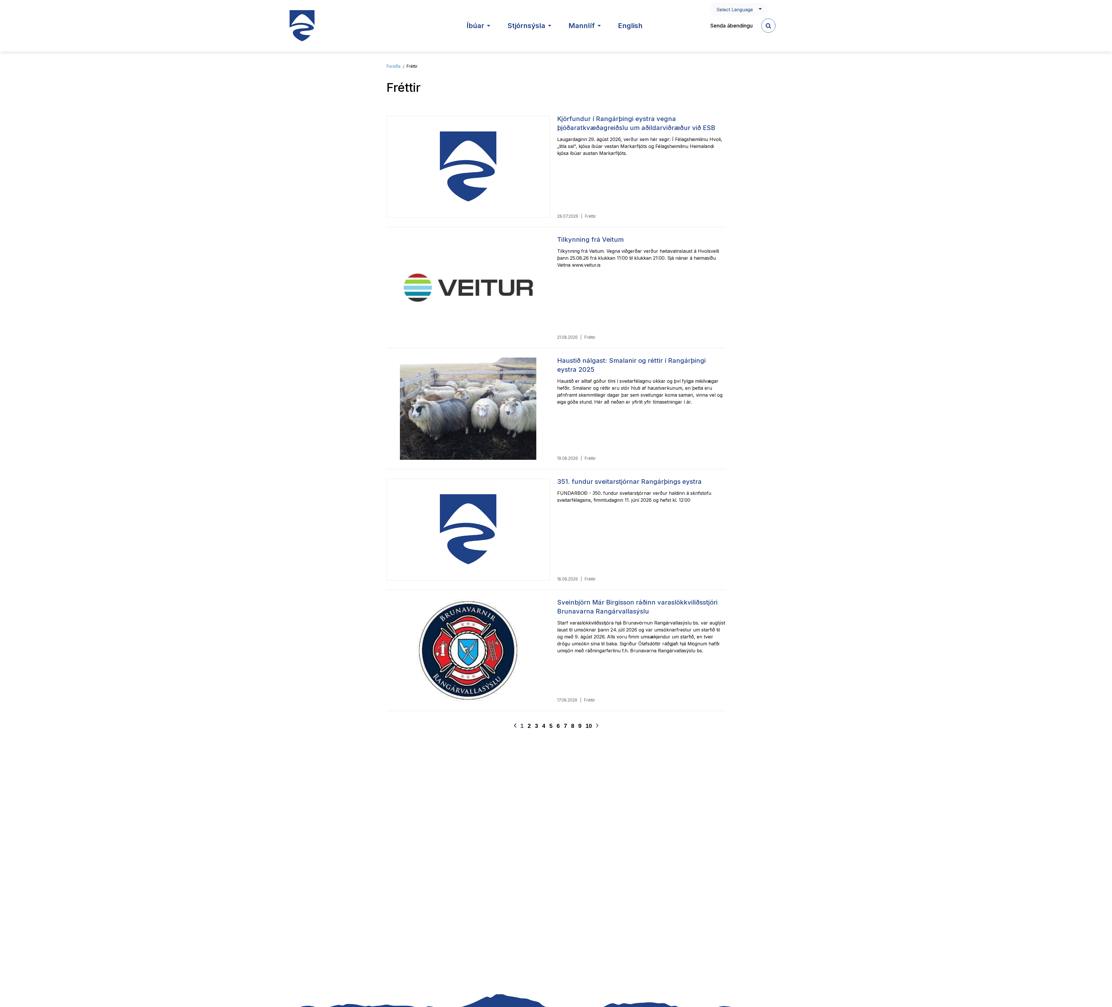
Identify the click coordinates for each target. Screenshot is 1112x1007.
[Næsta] (597, 725)
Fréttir (412, 66)
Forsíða (393, 66)
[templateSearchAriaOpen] (768, 26)
